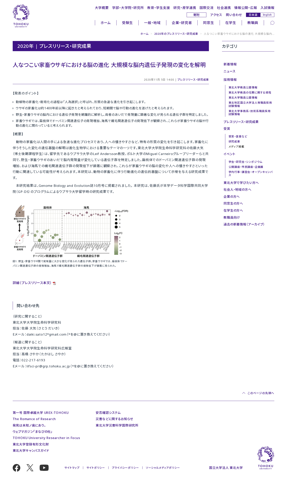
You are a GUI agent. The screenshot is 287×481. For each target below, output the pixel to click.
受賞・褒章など (238, 136)
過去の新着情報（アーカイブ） (244, 224)
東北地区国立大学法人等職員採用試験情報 (250, 104)
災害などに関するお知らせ (114, 419)
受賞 (227, 128)
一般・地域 (152, 22)
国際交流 (206, 7)
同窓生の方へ (233, 203)
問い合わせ (234, 15)
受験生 (127, 22)
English (267, 14)
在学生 (230, 22)
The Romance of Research (34, 419)
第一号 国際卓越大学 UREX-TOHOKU (41, 413)
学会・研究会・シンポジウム (246, 162)
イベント (229, 154)
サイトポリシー (95, 467)
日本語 (253, 15)
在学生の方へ (233, 210)
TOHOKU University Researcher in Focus (46, 438)
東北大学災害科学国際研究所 (117, 425)
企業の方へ (232, 196)
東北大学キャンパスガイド (31, 450)
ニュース (229, 71)
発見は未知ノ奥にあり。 (29, 425)
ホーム (106, 22)
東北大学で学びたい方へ (241, 183)
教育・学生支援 (158, 7)
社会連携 (224, 7)
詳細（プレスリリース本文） (32, 283)
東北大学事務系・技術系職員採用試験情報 (250, 112)
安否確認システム (108, 413)
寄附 (196, 15)
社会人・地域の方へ (237, 189)
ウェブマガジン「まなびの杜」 (33, 431)
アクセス (216, 15)
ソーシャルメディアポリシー (163, 467)
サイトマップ (72, 467)
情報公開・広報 (245, 7)
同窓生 (208, 22)
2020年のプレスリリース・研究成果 (176, 34)
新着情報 (230, 64)
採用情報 (230, 79)
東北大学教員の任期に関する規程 (250, 92)
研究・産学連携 (184, 7)
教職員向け (232, 217)
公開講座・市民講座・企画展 (246, 167)
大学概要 (102, 7)
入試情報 (267, 7)
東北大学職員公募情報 (243, 97)
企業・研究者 (182, 22)
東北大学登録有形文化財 (31, 444)
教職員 (252, 22)
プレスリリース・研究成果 (193, 79)
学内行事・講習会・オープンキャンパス (251, 173)
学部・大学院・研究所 (128, 7)
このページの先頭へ (261, 393)
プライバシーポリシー (125, 467)
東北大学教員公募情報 (243, 87)
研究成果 (234, 141)
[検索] (272, 22)
